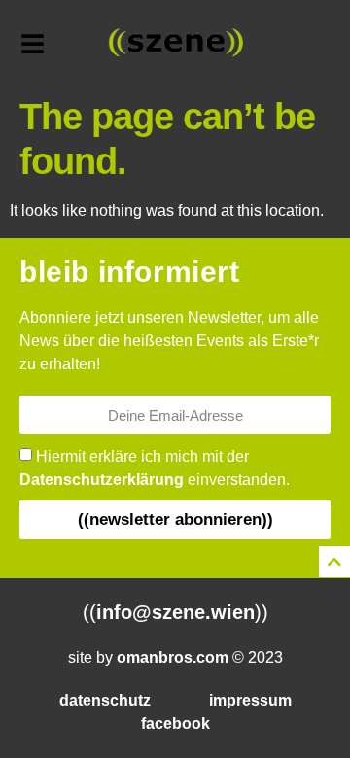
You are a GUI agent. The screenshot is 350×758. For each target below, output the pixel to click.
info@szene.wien (175, 612)
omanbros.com (172, 657)
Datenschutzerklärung (101, 479)
